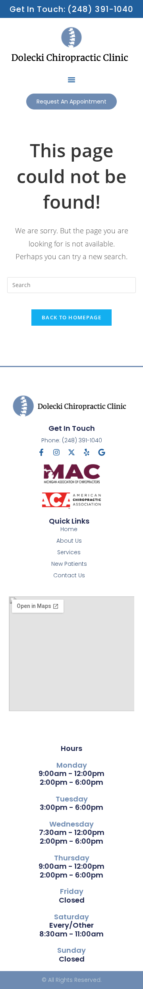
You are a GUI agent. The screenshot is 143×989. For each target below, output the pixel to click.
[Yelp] (86, 452)
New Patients (69, 564)
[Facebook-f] (41, 452)
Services (69, 552)
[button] (71, 80)
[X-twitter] (71, 452)
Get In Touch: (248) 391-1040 (71, 9)
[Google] (101, 452)
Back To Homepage (71, 317)
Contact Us (69, 575)
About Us (69, 541)
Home (68, 529)
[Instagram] (56, 452)
